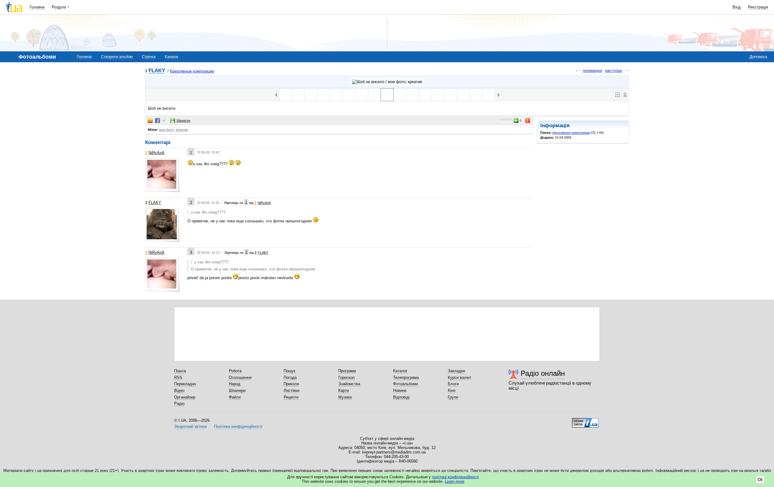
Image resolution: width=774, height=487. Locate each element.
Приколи (291, 384)
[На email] (150, 120)
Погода (290, 377)
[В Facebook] (157, 120)
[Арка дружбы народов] (298, 94)
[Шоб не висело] (387, 94)
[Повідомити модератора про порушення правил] (528, 120)
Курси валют (459, 377)
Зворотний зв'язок (190, 426)
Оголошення (240, 377)
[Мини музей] (349, 94)
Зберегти (183, 120)
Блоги (453, 384)
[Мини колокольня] (361, 94)
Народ (234, 384)
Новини (399, 390)
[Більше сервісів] (163, 120)
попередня (592, 70)
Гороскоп (346, 377)
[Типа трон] (399, 94)
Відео (179, 390)
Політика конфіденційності (238, 426)
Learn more (454, 481)
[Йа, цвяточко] (437, 94)
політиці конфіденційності (455, 477)
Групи (453, 397)
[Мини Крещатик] (374, 94)
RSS (178, 377)
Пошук (289, 371)
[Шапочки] (463, 94)
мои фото (166, 129)
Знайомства (349, 384)
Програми (347, 371)
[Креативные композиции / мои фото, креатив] (387, 81)
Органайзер (184, 397)
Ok (760, 479)
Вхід (737, 7)
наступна (613, 70)
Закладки (456, 371)
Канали (171, 56)
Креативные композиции (192, 71)
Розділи (59, 7)
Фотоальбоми (405, 384)
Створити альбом (117, 56)
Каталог (400, 371)
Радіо (179, 403)
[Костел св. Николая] (323, 94)
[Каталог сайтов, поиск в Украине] (585, 420)
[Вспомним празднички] (412, 94)
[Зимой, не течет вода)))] (476, 94)
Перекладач (185, 384)
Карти (343, 390)
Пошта (180, 371)
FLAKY (156, 70)
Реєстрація (758, 7)
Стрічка (148, 56)
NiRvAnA (156, 152)
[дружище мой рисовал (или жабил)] (488, 94)
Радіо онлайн (543, 373)
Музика (345, 397)
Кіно (451, 390)
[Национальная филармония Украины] (310, 94)
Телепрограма (406, 377)
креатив (182, 129)
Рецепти (291, 397)
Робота (235, 371)
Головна (37, 7)
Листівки (291, 390)
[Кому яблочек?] (425, 94)
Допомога (758, 56)
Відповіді (401, 397)
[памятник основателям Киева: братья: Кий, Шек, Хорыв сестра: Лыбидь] (285, 94)
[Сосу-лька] (450, 94)
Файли (235, 397)
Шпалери (237, 390)
